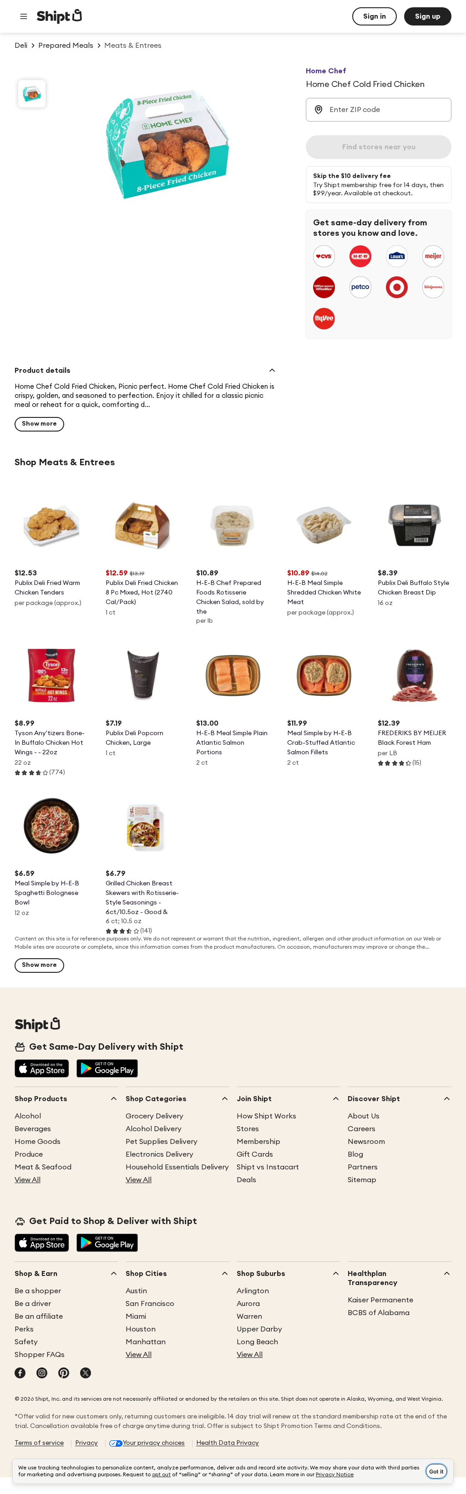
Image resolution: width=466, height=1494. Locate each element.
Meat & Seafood (43, 1167)
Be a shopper (38, 1291)
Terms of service (39, 1443)
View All (28, 1180)
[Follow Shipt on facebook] (20, 1373)
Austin (136, 1291)
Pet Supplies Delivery (162, 1141)
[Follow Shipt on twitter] (85, 1373)
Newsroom (366, 1141)
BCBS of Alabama (379, 1312)
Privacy (86, 1443)
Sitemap (362, 1180)
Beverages (33, 1129)
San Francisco (150, 1303)
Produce (29, 1154)
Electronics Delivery (159, 1154)
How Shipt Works (266, 1116)
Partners (363, 1167)
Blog (355, 1154)
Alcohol (28, 1116)
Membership (258, 1141)
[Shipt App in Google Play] (107, 1069)
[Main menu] (24, 16)
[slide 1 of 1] (32, 93)
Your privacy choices (154, 1443)
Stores (248, 1129)
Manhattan (146, 1342)
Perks (24, 1329)
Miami (136, 1316)
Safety (26, 1342)
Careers (361, 1129)
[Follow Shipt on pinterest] (63, 1373)
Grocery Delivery (154, 1116)
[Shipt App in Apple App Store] (42, 1069)
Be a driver (33, 1303)
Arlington (253, 1291)
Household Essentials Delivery (177, 1167)
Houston (141, 1329)
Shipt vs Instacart (268, 1167)
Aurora (248, 1303)
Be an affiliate (39, 1316)
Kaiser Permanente (380, 1300)
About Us (364, 1116)
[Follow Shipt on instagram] (41, 1373)
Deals (246, 1180)
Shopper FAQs (40, 1354)
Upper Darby (259, 1329)
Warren (249, 1316)
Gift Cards (255, 1154)
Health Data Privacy (227, 1443)
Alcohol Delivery (154, 1129)
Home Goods (38, 1141)
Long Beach (257, 1342)
